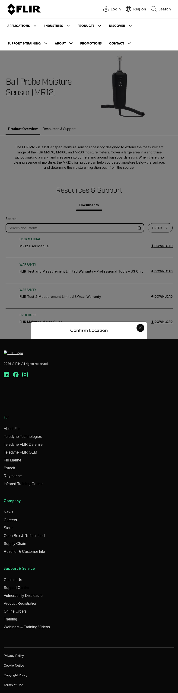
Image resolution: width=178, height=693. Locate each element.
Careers (10, 520)
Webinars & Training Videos (27, 627)
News (8, 512)
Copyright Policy (15, 675)
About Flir (12, 429)
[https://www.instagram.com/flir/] (25, 374)
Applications (18, 26)
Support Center (16, 588)
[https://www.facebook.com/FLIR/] (16, 374)
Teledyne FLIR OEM (20, 452)
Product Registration (20, 603)
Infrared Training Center (23, 484)
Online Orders (15, 611)
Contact (116, 43)
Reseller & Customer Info (24, 551)
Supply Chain (15, 544)
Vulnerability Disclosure (23, 596)
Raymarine (13, 476)
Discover (117, 26)
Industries (53, 26)
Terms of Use (13, 685)
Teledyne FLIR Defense (23, 444)
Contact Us (13, 580)
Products (86, 26)
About (60, 43)
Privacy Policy (14, 656)
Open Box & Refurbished (24, 536)
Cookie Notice (14, 665)
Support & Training (24, 43)
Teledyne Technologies (23, 437)
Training (10, 619)
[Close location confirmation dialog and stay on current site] (140, 328)
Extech (9, 468)
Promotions (91, 43)
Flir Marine (12, 460)
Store (8, 528)
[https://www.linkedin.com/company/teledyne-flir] (6, 374)
